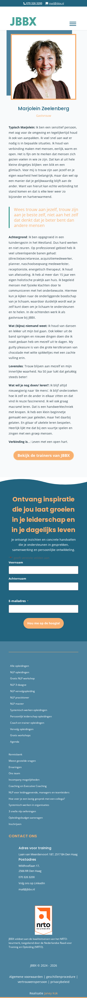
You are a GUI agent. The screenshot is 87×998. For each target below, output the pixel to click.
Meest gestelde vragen (22, 761)
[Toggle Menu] (72, 24)
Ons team (14, 773)
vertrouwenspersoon (32, 982)
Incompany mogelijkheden (24, 779)
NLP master (17, 703)
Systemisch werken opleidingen (28, 710)
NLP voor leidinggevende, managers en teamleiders (39, 792)
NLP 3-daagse (18, 685)
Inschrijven (15, 824)
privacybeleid (59, 982)
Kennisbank (15, 754)
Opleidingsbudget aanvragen (26, 817)
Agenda (14, 741)
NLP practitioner (19, 697)
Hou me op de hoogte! (43, 623)
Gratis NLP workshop (22, 678)
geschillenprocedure (60, 977)
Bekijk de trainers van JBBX (44, 455)
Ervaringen (15, 767)
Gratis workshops (20, 735)
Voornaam (16, 562)
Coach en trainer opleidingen (27, 723)
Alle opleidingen (19, 666)
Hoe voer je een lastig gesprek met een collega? (37, 799)
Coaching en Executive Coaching (28, 786)
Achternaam (17, 578)
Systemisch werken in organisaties (29, 805)
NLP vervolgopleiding (22, 691)
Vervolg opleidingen (21, 729)
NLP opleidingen (19, 672)
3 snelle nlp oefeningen (22, 811)
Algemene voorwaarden (26, 977)
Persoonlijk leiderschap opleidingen (31, 716)
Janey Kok (51, 993)
